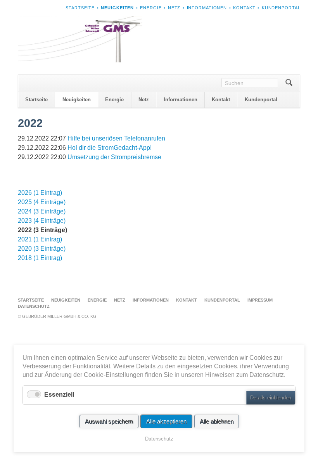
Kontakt (244, 7)
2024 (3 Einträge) (42, 211)
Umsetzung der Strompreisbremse (114, 157)
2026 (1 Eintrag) (40, 192)
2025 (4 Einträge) (42, 202)
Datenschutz (34, 306)
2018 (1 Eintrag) (40, 258)
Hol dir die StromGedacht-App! (109, 147)
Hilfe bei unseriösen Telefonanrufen (116, 138)
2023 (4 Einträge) (42, 220)
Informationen (207, 7)
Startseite (80, 7)
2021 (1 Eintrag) (40, 239)
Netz (174, 7)
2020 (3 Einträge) (42, 248)
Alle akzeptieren (166, 421)
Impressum (260, 300)
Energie (150, 7)
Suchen (289, 83)
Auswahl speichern (109, 421)
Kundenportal (281, 7)
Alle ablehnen (216, 421)
